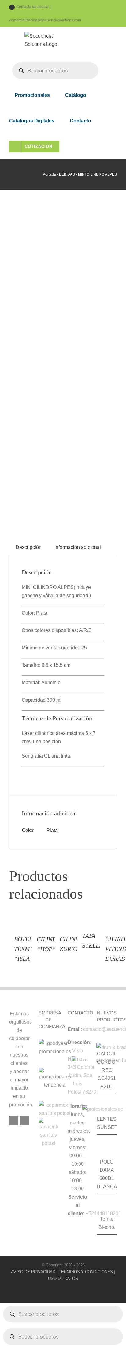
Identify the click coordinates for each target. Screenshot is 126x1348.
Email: (75, 1029)
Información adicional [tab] (77, 547)
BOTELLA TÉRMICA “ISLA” (27, 949)
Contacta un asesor (32, 7)
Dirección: (79, 1042)
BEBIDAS (67, 174)
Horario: (77, 1106)
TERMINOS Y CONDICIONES (86, 1271)
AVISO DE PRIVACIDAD (33, 1271)
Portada (49, 174)
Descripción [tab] (29, 547)
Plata (52, 830)
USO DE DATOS (63, 1278)
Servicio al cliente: (77, 1205)
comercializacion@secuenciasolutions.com (45, 20)
